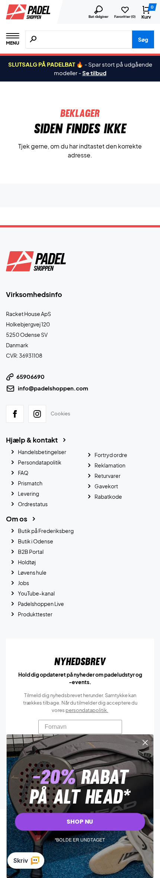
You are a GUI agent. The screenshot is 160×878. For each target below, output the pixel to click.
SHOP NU (80, 822)
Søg (143, 39)
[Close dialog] (145, 742)
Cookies (60, 413)
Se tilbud (94, 72)
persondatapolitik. (86, 710)
